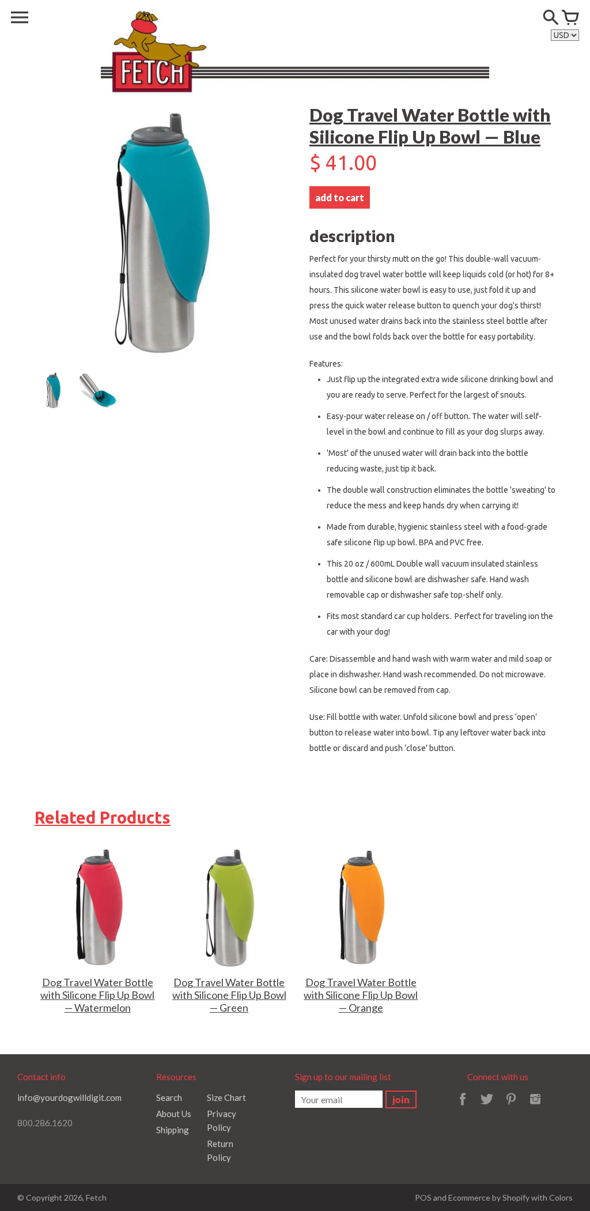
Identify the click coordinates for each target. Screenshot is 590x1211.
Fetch (96, 1197)
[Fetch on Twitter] (487, 1106)
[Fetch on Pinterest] (511, 1106)
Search (169, 1097)
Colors (561, 1197)
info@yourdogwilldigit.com (69, 1097)
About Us (173, 1113)
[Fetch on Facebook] (462, 1106)
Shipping (172, 1130)
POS (423, 1197)
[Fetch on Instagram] (535, 1106)
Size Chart (226, 1097)
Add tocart (339, 197)
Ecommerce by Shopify (489, 1197)
